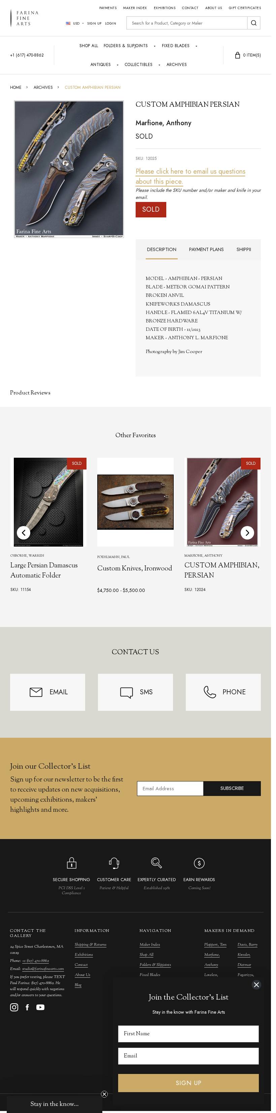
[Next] (247, 533)
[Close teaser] (104, 1094)
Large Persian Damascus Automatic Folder (44, 571)
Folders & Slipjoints (126, 46)
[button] (54, 1104)
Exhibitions (165, 7)
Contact (190, 7)
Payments (107, 7)
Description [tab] (161, 249)
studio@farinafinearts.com (43, 969)
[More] (155, 46)
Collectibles (139, 65)
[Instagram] (14, 1007)
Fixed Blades (176, 46)
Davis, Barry (247, 945)
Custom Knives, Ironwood (134, 568)
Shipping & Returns (90, 945)
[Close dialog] (256, 985)
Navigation (156, 931)
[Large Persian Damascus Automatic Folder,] (48, 502)
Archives (177, 65)
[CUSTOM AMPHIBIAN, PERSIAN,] (222, 502)
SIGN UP (189, 1083)
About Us (213, 7)
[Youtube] (40, 1007)
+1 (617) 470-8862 (35, 961)
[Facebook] (27, 1007)
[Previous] (23, 533)
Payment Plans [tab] (206, 249)
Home (16, 87)
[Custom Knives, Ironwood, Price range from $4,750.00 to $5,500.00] (135, 502)
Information (92, 931)
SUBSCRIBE (232, 788)
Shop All (88, 46)
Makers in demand (229, 931)
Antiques (101, 65)
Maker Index (135, 7)
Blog (78, 985)
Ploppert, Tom (215, 945)
